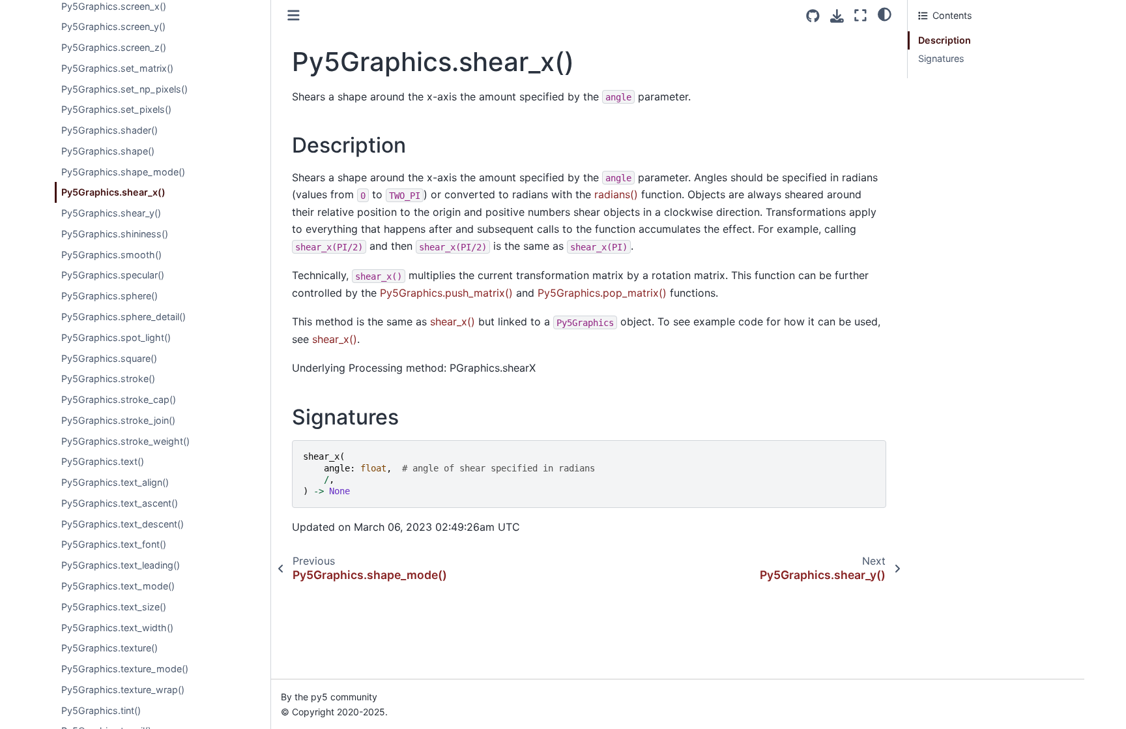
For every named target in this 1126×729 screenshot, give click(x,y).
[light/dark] (885, 14)
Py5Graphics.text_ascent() (119, 503)
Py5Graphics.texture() (109, 647)
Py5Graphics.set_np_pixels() (124, 89)
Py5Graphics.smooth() (111, 254)
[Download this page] (837, 16)
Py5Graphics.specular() (112, 274)
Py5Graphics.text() (102, 461)
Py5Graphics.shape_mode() (123, 171)
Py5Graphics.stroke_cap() (118, 399)
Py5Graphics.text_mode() (118, 585)
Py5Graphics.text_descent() (122, 523)
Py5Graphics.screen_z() (113, 47)
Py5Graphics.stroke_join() (118, 420)
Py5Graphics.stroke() (108, 378)
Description (944, 40)
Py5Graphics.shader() (109, 130)
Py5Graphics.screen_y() (113, 26)
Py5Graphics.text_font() (113, 544)
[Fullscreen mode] (860, 15)
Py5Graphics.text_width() (117, 627)
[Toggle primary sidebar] (294, 15)
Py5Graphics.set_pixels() (116, 109)
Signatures (941, 58)
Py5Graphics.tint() (101, 710)
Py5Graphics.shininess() (114, 233)
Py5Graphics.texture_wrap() (122, 689)
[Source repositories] (813, 16)
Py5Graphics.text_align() (115, 482)
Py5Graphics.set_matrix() (117, 68)
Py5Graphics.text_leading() (120, 565)
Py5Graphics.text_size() (113, 606)
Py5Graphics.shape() (107, 150)
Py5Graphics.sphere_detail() (123, 316)
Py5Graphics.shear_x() (113, 192)
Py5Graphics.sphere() (109, 295)
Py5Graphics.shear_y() (111, 212)
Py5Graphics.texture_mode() (124, 668)
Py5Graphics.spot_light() (116, 337)
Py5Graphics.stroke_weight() (125, 441)
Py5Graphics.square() (109, 358)
